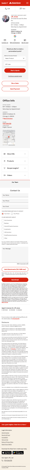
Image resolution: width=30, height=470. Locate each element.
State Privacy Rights (7, 444)
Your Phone (6, 200)
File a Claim (15, 83)
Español (4, 3)
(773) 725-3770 (7, 123)
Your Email (6, 206)
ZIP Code (7, 64)
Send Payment (15, 89)
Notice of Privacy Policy (7, 442)
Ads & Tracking (5, 433)
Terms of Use (5, 439)
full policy (13, 348)
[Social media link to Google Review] (15, 36)
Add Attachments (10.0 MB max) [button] (15, 269)
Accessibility (5, 437)
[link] (15, 2)
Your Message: (7, 248)
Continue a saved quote (15, 76)
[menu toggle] (27, 3)
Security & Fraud (6, 435)
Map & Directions (8, 118)
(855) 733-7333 (5, 302)
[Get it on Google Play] (18, 452)
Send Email (15, 280)
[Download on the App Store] (7, 452)
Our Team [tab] (15, 182)
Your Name (6, 195)
